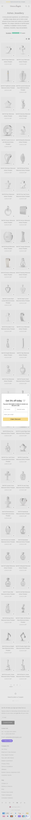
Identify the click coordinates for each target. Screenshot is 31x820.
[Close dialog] (28, 395)
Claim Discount (15, 419)
